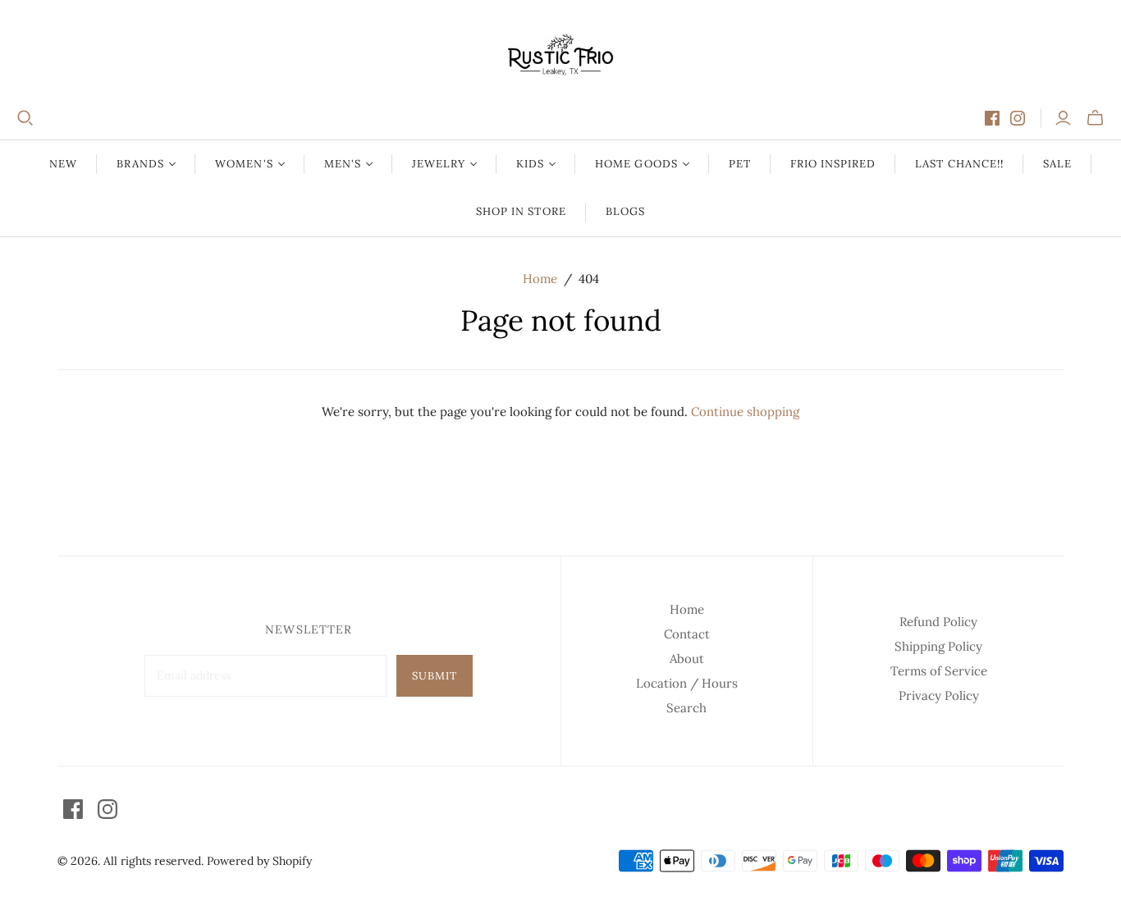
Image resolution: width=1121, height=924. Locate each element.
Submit (434, 676)
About (687, 658)
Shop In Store (521, 211)
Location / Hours (687, 683)
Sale (1057, 164)
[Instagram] (1017, 118)
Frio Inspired (833, 164)
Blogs (625, 211)
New (63, 164)
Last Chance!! (959, 164)
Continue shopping (745, 411)
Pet (740, 164)
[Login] (1063, 118)
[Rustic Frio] (560, 54)
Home (540, 278)
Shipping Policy (938, 646)
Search (686, 708)
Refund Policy (938, 621)
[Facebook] (992, 118)
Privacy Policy (939, 695)
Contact (687, 634)
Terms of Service (938, 671)
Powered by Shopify (259, 860)
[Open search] (25, 118)
